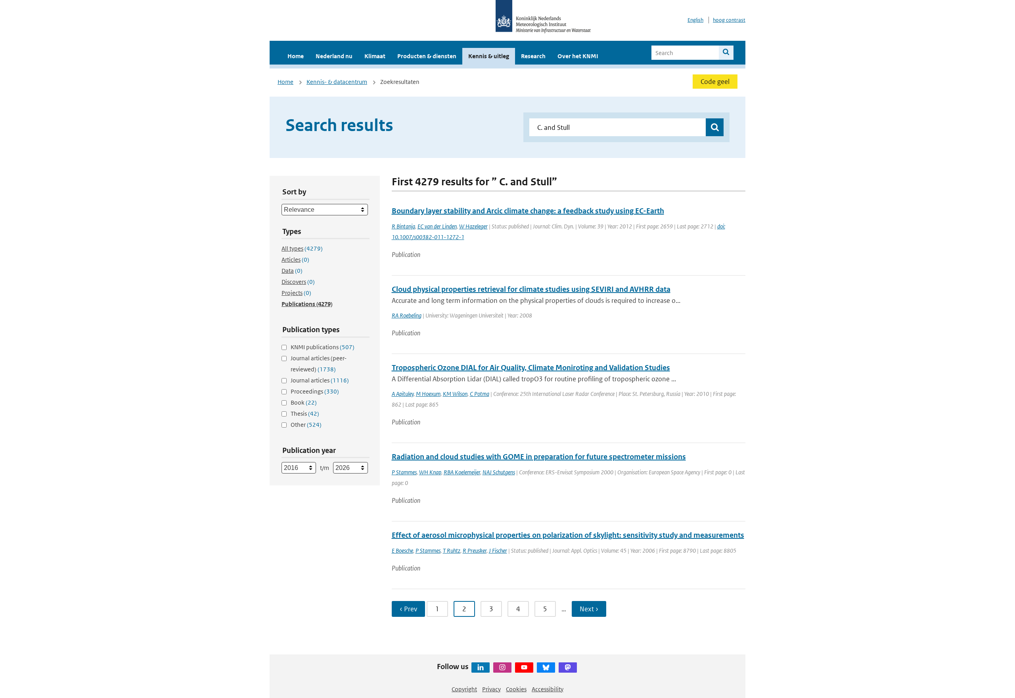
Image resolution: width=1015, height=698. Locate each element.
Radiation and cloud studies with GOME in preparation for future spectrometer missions (539, 456)
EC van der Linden (437, 226)
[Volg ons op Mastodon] (567, 667)
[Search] (726, 53)
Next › (589, 609)
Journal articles (320, 380)
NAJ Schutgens (499, 472)
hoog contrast (729, 20)
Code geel (715, 81)
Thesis (305, 413)
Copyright (464, 689)
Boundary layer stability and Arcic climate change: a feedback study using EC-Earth (528, 210)
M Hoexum (428, 393)
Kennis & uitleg (488, 56)
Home (295, 56)
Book (304, 402)
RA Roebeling (406, 315)
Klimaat (374, 56)
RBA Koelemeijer (462, 472)
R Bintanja (403, 226)
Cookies (516, 689)
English (695, 20)
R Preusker (474, 550)
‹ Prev (408, 609)
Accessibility (547, 689)
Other (306, 424)
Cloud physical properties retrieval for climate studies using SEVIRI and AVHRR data (531, 289)
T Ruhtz (451, 550)
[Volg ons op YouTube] (524, 667)
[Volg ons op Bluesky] (546, 667)
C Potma (479, 393)
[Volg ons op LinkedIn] (480, 667)
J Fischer (498, 550)
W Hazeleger (473, 226)
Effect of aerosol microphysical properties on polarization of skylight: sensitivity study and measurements (568, 535)
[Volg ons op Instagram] (502, 667)
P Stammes (404, 472)
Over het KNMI (577, 56)
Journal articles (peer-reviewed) (319, 363)
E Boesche (402, 550)
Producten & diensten (426, 56)
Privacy (491, 689)
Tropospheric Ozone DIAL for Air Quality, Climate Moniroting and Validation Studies (531, 367)
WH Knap (430, 472)
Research (533, 56)
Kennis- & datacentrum (336, 82)
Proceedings (315, 391)
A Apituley (403, 393)
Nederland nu (334, 56)
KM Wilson (455, 393)
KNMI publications (322, 347)
